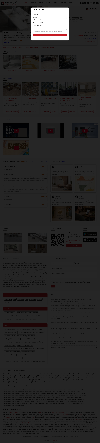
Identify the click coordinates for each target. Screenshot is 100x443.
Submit (50, 35)
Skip (50, 38)
